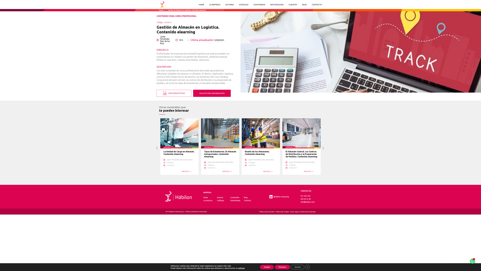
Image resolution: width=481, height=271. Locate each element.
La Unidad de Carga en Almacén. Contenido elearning (178, 152)
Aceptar (267, 267)
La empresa (207, 200)
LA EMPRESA (214, 5)
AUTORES (229, 5)
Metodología (235, 200)
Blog (246, 197)
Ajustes (298, 267)
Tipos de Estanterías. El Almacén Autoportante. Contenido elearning (220, 154)
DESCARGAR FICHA (176, 93)
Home (201, 5)
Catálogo (220, 200)
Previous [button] (157, 148)
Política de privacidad (266, 212)
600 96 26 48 (306, 199)
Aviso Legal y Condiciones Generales (303, 212)
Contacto (247, 200)
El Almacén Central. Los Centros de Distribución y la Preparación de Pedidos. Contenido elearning (301, 154)
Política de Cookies (282, 212)
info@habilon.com (308, 202)
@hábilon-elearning (281, 197)
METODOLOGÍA (277, 5)
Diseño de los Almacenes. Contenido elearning (257, 152)
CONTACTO (317, 5)
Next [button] (323, 148)
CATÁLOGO (243, 5)
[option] (179, 146)
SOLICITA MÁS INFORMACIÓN (211, 93)
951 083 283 (305, 196)
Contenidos (234, 197)
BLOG (304, 5)
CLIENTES (293, 5)
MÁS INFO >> (186, 171)
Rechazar (282, 267)
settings (241, 268)
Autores (220, 197)
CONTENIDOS (259, 5)
